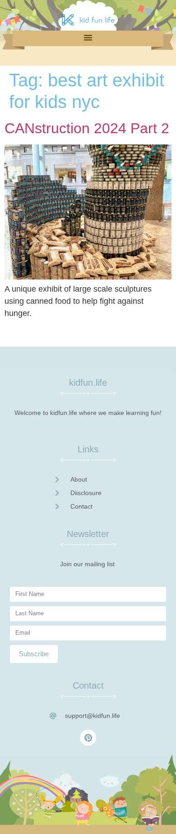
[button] (88, 37)
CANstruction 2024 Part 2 (87, 128)
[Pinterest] (88, 738)
